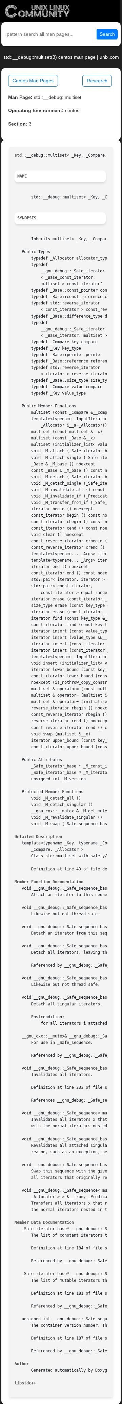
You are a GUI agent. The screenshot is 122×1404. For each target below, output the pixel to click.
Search (107, 34)
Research (97, 80)
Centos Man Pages (33, 80)
